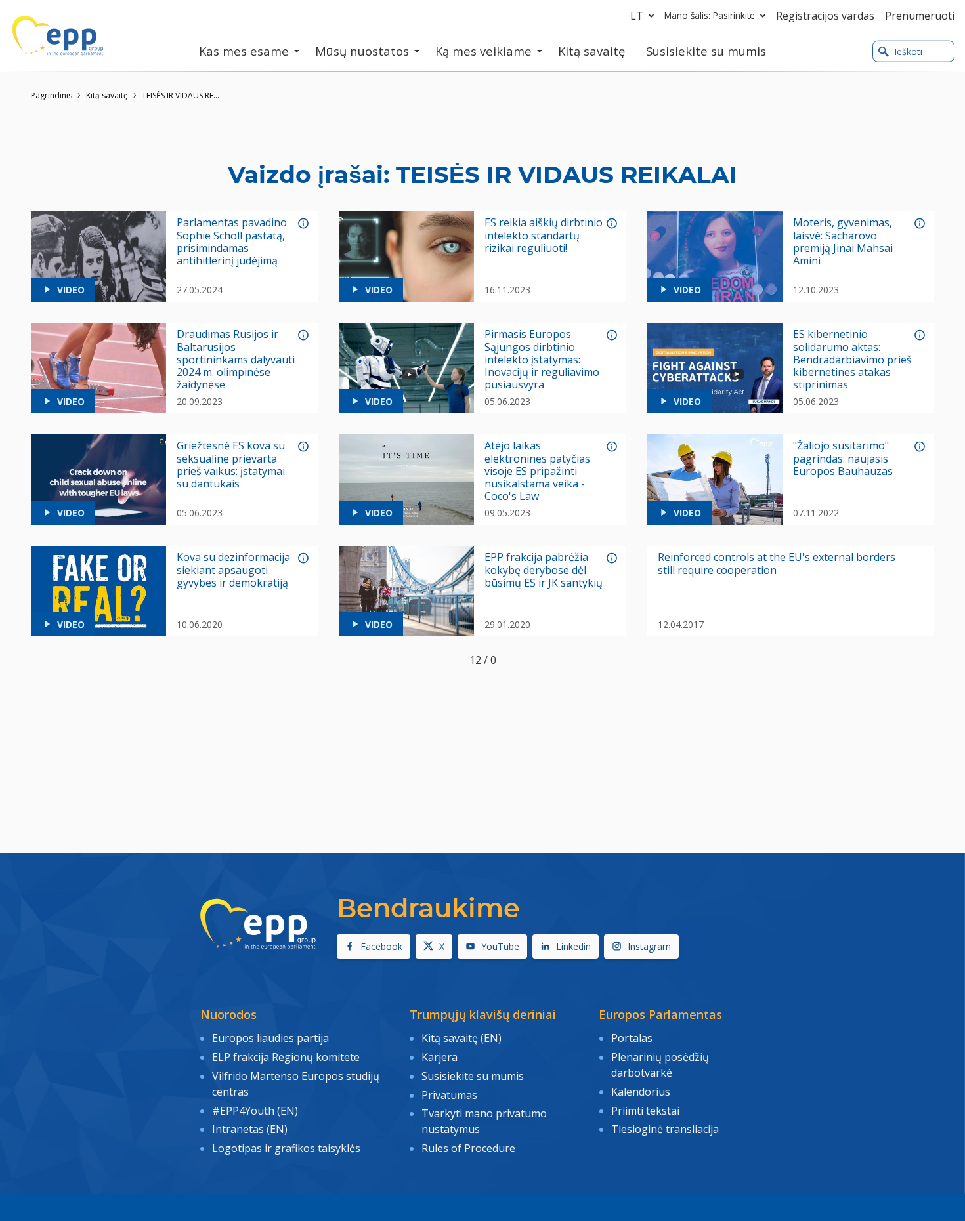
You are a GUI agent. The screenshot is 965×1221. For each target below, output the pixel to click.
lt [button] (636, 16)
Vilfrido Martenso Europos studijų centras (295, 1084)
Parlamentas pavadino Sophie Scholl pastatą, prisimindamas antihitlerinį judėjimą (232, 242)
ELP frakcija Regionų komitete (286, 1057)
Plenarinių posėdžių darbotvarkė (660, 1065)
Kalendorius (640, 1092)
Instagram (649, 946)
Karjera (439, 1057)
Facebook (381, 946)
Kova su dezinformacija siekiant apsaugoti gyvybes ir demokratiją (233, 570)
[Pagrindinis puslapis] (58, 36)
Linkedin (573, 946)
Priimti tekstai (645, 1111)
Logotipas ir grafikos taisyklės (286, 1148)
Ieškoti (908, 51)
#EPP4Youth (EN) (255, 1111)
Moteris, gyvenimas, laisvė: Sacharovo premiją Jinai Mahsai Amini (843, 242)
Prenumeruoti (919, 16)
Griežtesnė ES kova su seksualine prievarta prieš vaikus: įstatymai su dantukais (231, 465)
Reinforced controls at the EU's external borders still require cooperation (776, 563)
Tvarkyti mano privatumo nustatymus (484, 1121)
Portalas (632, 1038)
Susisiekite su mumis (472, 1076)
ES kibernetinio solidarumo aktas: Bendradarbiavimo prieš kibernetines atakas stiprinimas (852, 359)
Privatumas (449, 1095)
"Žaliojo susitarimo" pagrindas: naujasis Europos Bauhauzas (843, 459)
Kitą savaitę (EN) (461, 1038)
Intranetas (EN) (250, 1129)
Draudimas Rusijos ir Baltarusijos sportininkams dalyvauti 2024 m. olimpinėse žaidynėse (236, 359)
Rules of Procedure (468, 1148)
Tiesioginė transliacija (665, 1129)
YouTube (500, 946)
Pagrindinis (51, 95)
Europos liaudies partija (270, 1038)
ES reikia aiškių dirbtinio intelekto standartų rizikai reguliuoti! (543, 236)
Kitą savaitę (107, 95)
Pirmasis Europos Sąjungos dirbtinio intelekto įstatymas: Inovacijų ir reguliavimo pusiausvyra (541, 359)
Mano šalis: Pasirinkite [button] (709, 15)
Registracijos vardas (825, 16)
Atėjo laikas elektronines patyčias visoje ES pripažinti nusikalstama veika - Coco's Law (537, 471)
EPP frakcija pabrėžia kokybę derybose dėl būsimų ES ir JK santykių (543, 570)
